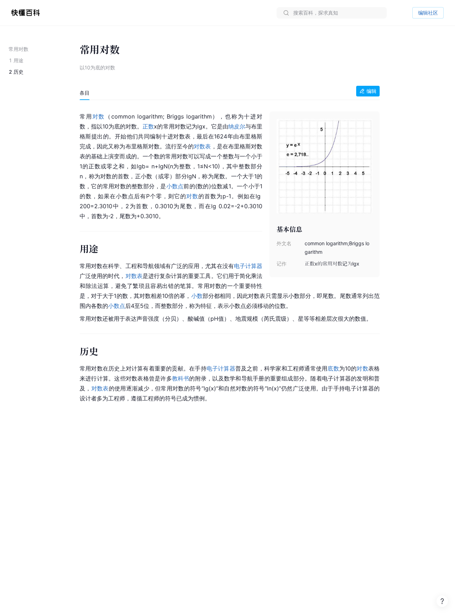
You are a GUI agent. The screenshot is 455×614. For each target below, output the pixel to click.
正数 (148, 126)
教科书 (180, 378)
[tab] (85, 93)
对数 (98, 116)
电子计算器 (248, 265)
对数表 (202, 146)
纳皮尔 (236, 126)
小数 (197, 295)
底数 (333, 368)
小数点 (175, 186)
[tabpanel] (230, 256)
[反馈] (442, 601)
